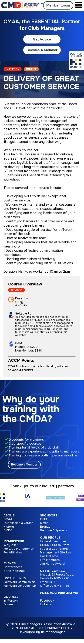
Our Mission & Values (18, 523)
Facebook (47, 601)
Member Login (58, 5)
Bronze (45, 527)
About (9, 515)
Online (8, 604)
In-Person (10, 601)
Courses (10, 597)
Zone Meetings (14, 571)
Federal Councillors (54, 549)
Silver (44, 523)
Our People (50, 537)
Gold (43, 519)
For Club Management (19, 549)
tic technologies (53, 632)
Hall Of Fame (49, 556)
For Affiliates (12, 552)
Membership (13, 541)
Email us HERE (50, 582)
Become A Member (42, 50)
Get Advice (42, 39)
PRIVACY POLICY (60, 628)
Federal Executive (53, 541)
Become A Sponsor (53, 530)
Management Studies (55, 552)
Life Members (50, 560)
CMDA (7, 530)
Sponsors (48, 515)
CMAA (7, 519)
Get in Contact (53, 571)
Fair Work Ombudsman (19, 586)
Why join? (10, 545)
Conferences (12, 567)
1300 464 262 (68, 593)
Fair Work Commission (19, 582)
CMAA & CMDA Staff (54, 545)
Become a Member (24, 464)
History (8, 527)
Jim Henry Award (52, 564)
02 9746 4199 (59, 586)
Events (9, 563)
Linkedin (46, 604)
